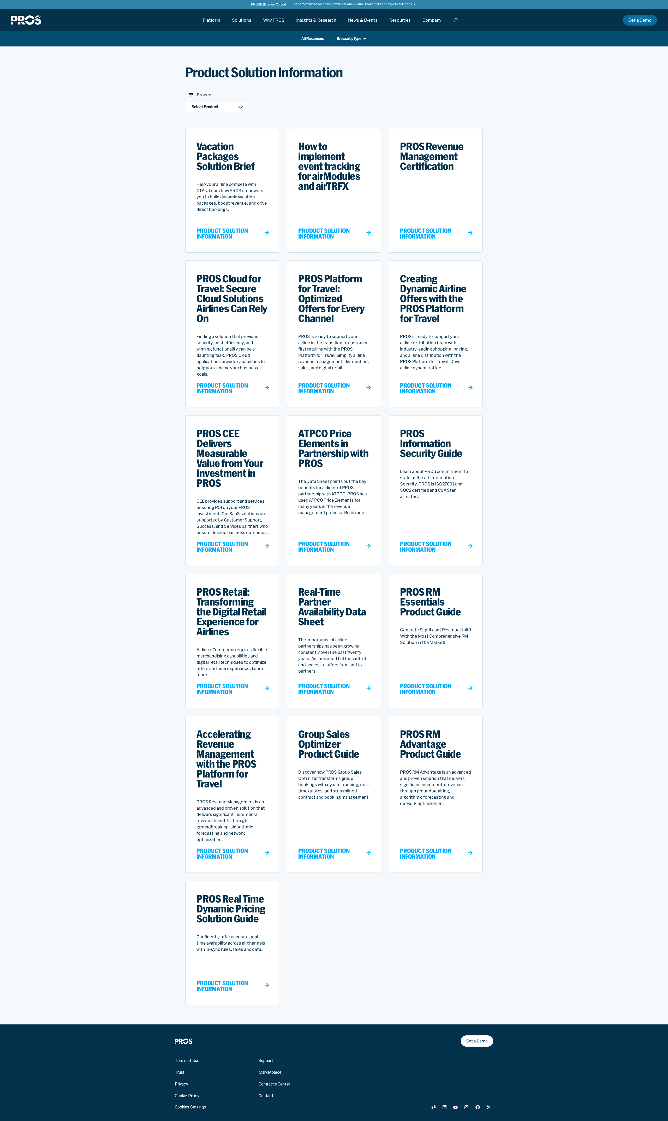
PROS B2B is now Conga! (268, 4)
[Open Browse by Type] (365, 39)
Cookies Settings (190, 1107)
